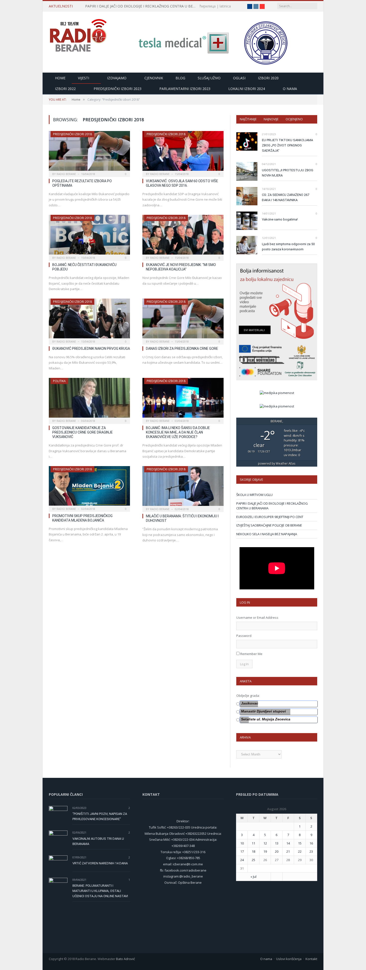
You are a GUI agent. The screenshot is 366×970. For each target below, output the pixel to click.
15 (300, 843)
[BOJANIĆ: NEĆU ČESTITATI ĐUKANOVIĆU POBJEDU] (89, 236)
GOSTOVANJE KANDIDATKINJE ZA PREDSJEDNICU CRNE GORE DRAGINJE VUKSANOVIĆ (82, 432)
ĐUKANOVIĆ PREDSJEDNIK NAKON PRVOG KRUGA (91, 349)
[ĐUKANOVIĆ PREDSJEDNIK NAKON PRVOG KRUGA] (89, 320)
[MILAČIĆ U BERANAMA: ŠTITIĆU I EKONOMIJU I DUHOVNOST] (183, 487)
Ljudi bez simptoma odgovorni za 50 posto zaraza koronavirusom (288, 246)
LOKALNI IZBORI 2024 (246, 88)
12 (265, 843)
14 (288, 843)
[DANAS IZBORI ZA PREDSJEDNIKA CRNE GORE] (183, 320)
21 (288, 851)
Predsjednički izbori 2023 (117, 88)
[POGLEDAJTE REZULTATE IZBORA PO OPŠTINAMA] (89, 152)
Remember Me (251, 654)
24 (242, 860)
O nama (290, 88)
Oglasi (239, 78)
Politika (59, 381)
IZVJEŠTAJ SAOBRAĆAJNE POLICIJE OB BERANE (269, 525)
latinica (225, 6)
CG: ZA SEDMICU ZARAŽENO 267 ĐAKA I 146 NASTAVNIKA (285, 197)
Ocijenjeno (294, 119)
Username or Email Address (257, 617)
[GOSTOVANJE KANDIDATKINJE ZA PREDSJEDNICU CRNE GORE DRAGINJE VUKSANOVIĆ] (89, 399)
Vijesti (83, 78)
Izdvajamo (116, 78)
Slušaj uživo (209, 78)
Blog (180, 78)
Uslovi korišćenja (289, 959)
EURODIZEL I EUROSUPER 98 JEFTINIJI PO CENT (269, 517)
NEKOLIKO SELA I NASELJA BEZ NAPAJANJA (266, 534)
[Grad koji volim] (78, 33)
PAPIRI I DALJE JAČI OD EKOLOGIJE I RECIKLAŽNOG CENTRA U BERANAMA (142, 6)
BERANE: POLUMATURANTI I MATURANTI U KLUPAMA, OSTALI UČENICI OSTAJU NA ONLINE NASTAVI (100, 891)
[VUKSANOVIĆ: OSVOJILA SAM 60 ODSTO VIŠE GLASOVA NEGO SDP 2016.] (183, 152)
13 (276, 843)
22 (300, 851)
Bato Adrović (125, 959)
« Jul (253, 876)
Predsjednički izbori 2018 (72, 134)
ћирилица (208, 6)
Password (243, 635)
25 (253, 860)
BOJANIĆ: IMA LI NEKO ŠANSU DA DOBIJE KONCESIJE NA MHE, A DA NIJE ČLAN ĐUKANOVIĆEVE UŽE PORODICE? (178, 432)
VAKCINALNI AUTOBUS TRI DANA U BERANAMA (98, 841)
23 (311, 851)
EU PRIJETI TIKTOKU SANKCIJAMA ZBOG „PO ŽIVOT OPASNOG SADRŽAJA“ (287, 145)
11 (253, 843)
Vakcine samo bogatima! (280, 219)
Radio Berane (66, 174)
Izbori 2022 (65, 88)
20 (276, 851)
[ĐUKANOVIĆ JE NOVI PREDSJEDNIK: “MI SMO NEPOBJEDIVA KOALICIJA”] (183, 236)
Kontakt (311, 959)
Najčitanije (248, 119)
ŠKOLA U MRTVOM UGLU (254, 494)
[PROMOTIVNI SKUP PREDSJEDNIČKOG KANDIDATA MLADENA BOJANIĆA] (89, 487)
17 (242, 851)
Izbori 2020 (268, 78)
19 (265, 851)
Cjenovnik (153, 78)
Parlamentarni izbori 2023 (184, 88)
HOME (60, 78)
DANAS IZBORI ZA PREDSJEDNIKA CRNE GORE (182, 349)
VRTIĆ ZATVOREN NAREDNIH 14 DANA (100, 863)
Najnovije (271, 119)
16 (311, 843)
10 (242, 843)
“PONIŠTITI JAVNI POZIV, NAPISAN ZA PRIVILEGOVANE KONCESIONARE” (99, 816)
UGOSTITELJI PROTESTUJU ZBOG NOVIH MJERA (287, 172)
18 (253, 851)
